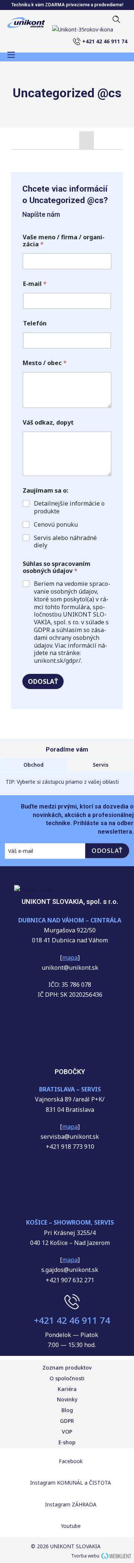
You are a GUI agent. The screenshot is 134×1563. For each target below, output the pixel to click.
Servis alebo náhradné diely (65, 542)
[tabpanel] (67, 155)
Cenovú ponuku (56, 525)
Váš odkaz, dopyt (48, 422)
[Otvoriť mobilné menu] (11, 55)
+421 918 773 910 (70, 1146)
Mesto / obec (45, 363)
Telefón (35, 323)
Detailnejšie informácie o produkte (69, 507)
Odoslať (43, 681)
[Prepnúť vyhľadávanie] (113, 19)
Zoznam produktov (67, 1367)
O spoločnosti (67, 1378)
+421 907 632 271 (70, 1280)
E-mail (35, 283)
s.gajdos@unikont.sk (69, 1270)
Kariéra (67, 1388)
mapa (70, 1127)
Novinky (67, 1399)
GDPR (67, 1420)
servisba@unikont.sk (70, 1136)
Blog (67, 1410)
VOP (67, 1431)
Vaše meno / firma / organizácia (64, 241)
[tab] (86, 140)
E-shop (67, 1442)
